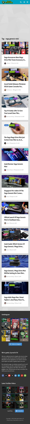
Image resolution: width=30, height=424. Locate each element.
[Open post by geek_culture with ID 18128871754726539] (6, 335)
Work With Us (16, 420)
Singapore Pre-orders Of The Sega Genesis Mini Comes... (14, 192)
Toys (17, 71)
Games (6, 45)
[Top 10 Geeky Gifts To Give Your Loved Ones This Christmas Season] (15, 101)
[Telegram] (19, 375)
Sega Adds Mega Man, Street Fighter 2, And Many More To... (14, 298)
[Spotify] (25, 375)
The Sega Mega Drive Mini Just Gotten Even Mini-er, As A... (14, 138)
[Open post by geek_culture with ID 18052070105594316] (6, 323)
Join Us (21, 420)
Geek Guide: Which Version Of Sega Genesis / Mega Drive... (14, 245)
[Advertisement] (15, 21)
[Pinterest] (22, 375)
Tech (11, 98)
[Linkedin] (15, 375)
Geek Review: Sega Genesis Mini (13, 165)
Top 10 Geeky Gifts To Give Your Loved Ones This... (13, 112)
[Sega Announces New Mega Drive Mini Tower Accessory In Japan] (15, 48)
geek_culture (6, 319)
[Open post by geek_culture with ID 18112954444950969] (24, 323)
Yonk (7, 143)
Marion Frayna (9, 169)
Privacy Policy (10, 420)
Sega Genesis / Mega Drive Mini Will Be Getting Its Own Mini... (15, 272)
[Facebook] (3, 375)
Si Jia (7, 196)
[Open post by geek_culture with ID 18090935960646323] (15, 335)
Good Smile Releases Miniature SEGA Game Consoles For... (15, 85)
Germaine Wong (10, 116)
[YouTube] (9, 375)
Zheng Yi (8, 63)
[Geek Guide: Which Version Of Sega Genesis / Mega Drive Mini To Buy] (15, 234)
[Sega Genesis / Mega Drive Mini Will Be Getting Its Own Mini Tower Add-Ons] (15, 261)
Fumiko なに (9, 89)
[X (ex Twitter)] (12, 375)
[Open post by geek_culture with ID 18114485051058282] (24, 335)
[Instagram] (6, 375)
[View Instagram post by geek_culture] (9, 328)
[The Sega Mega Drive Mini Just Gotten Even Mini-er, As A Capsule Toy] (15, 128)
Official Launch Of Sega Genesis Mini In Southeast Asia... (15, 218)
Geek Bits (12, 45)
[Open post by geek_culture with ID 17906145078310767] (15, 323)
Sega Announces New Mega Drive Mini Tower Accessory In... (15, 58)
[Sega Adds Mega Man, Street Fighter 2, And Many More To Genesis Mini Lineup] (15, 288)
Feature (6, 231)
